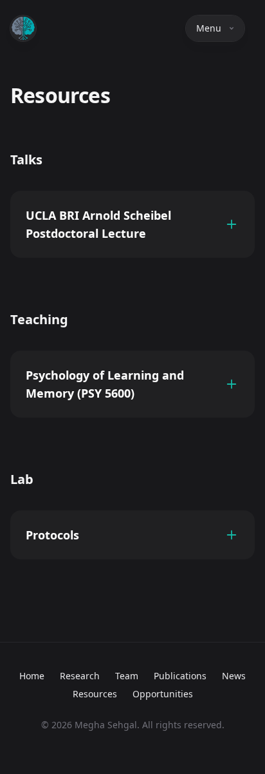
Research (80, 676)
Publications (180, 676)
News (234, 676)
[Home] (23, 28)
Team (126, 676)
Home (31, 676)
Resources (95, 694)
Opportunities (162, 694)
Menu (208, 28)
